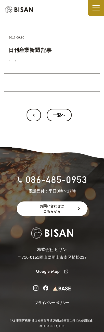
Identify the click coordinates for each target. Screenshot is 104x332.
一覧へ (59, 115)
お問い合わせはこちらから (52, 208)
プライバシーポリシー (52, 303)
